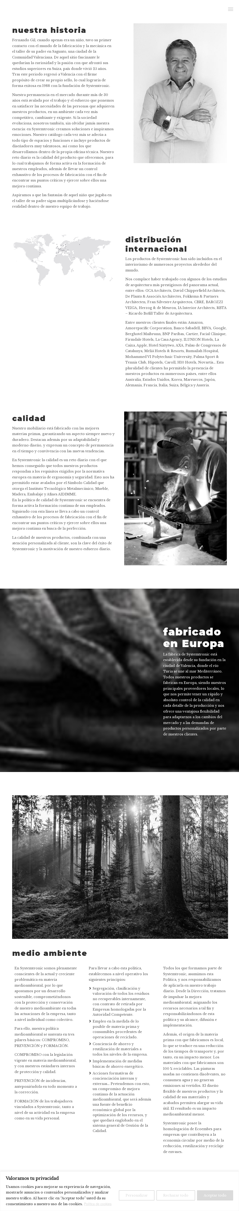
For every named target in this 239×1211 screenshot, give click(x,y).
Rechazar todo (175, 1195)
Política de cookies (98, 1203)
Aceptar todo (215, 1195)
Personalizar (137, 1195)
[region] (119, 1191)
